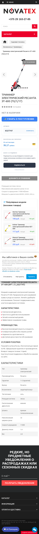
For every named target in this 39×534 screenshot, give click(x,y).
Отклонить (7, 276)
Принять (31, 276)
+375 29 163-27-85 (19, 19)
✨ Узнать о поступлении (19, 119)
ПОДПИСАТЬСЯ (19, 165)
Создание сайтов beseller (29, 532)
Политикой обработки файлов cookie (16, 270)
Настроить (20, 276)
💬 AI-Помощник (11, 529)
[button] (4, 75)
